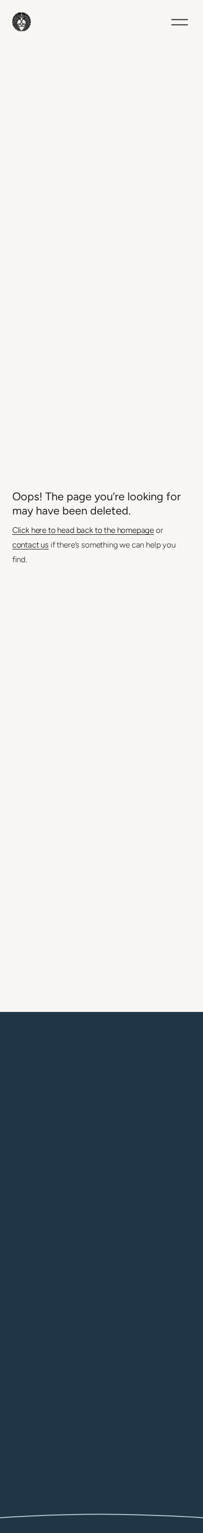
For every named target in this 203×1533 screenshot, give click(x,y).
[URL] (19, 1498)
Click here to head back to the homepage (83, 530)
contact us (30, 544)
